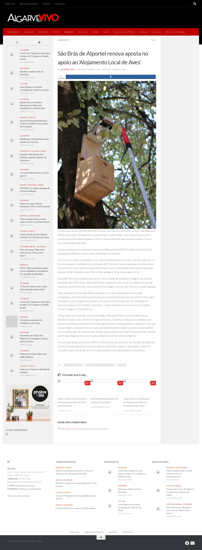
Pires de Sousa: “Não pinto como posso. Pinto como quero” (32, 252)
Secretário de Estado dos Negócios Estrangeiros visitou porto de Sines (34, 338)
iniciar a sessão (72, 428)
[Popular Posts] (39, 42)
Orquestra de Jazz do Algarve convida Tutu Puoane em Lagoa (180, 492)
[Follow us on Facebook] (187, 543)
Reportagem (13, 32)
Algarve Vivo (67, 69)
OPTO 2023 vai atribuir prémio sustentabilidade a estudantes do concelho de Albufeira (34, 271)
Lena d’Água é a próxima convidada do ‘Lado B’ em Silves (129, 507)
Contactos (59, 3)
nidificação (122, 365)
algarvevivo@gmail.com (25, 485)
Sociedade (29, 32)
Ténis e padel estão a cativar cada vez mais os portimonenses (179, 473)
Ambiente (69, 32)
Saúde (106, 32)
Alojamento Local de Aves (73, 365)
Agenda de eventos (28, 3)
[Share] (111, 77)
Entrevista (43, 32)
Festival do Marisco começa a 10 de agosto (76, 508)
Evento (32, 117)
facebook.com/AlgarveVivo (29, 488)
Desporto (82, 32)
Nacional (143, 32)
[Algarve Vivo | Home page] (33, 17)
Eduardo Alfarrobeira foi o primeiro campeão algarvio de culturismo (33, 157)
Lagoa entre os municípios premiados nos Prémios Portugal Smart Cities (136, 402)
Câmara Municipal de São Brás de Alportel (100, 365)
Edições (46, 3)
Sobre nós (10, 3)
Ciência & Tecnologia (175, 32)
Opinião (95, 32)
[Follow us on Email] (192, 543)
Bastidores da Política (124, 32)
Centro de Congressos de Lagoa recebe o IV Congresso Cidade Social (35, 56)
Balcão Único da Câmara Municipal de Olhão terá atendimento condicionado (32, 105)
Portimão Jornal (38, 151)
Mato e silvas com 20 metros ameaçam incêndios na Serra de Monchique (72, 402)
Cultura (56, 32)
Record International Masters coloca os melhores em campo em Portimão (34, 123)
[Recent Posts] (17, 42)
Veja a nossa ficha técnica (18, 495)
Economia (156, 32)
